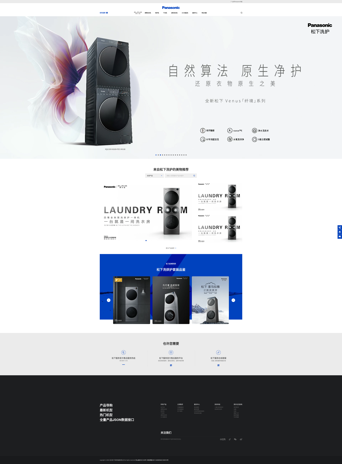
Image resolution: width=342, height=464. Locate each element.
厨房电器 (236, 415)
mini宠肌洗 (164, 417)
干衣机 (162, 413)
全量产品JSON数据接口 (117, 419)
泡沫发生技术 (218, 409)
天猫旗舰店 (180, 407)
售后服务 (196, 407)
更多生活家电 (238, 404)
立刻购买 (180, 404)
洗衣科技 (217, 404)
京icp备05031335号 (141, 460)
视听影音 (236, 407)
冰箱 (235, 409)
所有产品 (163, 404)
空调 (235, 411)
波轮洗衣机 (164, 415)
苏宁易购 (179, 411)
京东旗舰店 (180, 409)
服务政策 (196, 409)
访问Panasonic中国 (237, 1)
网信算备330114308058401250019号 (157, 460)
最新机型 (106, 410)
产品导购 (106, 405)
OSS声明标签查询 (199, 411)
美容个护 (236, 413)
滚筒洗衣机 (164, 409)
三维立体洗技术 (219, 407)
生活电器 (236, 417)
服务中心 (197, 404)
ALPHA (163, 407)
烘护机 (162, 411)
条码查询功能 (198, 413)
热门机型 (106, 414)
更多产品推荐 (170, 248)
